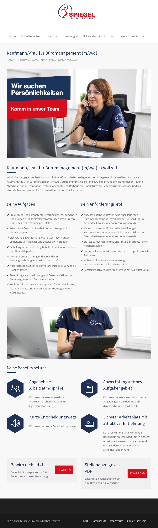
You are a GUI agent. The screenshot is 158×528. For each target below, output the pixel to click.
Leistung (70, 36)
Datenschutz (99, 521)
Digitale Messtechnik (94, 36)
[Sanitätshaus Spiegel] (79, 13)
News (123, 36)
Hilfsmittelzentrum (31, 36)
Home (12, 36)
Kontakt (136, 36)
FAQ (85, 521)
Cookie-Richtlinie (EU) (139, 521)
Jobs (113, 36)
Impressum (116, 521)
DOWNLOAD (137, 473)
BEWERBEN (64, 470)
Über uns (52, 36)
